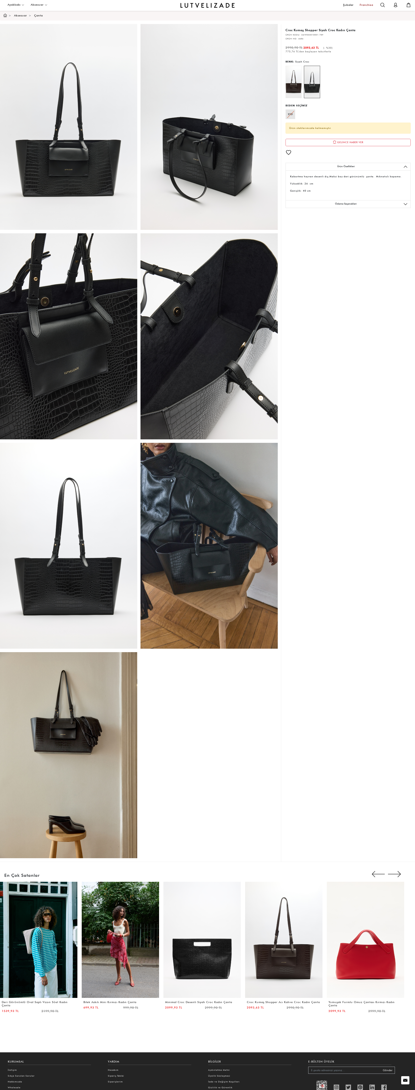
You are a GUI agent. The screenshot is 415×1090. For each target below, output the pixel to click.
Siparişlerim (115, 1081)
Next (394, 874)
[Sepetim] (408, 4)
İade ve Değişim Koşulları (224, 1081)
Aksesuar (38, 4)
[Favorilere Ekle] (288, 152)
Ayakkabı (15, 4)
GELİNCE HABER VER (349, 142)
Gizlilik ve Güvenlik (220, 1087)
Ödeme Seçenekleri (346, 203)
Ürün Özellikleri (346, 166)
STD (290, 114)
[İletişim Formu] (405, 1080)
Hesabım (113, 1070)
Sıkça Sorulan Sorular (21, 1075)
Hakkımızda (15, 1081)
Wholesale (14, 1087)
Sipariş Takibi (116, 1075)
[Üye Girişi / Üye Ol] (395, 4)
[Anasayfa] (5, 15)
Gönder (388, 1070)
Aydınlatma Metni (219, 1070)
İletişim (12, 1070)
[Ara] (382, 4)
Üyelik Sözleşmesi (219, 1075)
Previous (378, 874)
